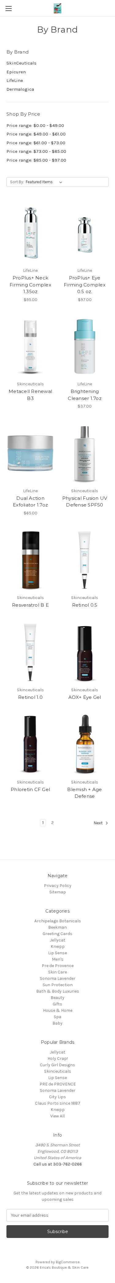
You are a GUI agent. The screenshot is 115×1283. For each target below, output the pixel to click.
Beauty (57, 997)
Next (99, 823)
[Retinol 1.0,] (30, 652)
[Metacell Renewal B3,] (30, 347)
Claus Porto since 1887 (57, 1103)
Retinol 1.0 (30, 697)
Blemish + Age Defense (84, 793)
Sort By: (17, 182)
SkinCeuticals (21, 63)
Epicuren (16, 72)
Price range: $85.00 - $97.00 (36, 160)
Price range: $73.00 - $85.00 (36, 151)
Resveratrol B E (30, 605)
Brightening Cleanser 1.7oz (85, 394)
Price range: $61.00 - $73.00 (35, 142)
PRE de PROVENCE (58, 1084)
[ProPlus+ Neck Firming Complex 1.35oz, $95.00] (30, 233)
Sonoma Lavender (57, 978)
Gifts (57, 1004)
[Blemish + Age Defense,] (85, 744)
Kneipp (58, 946)
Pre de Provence (58, 965)
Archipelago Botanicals (57, 921)
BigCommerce (68, 1262)
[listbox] (45, 182)
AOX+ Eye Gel (84, 697)
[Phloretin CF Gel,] (30, 744)
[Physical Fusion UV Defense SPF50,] (85, 453)
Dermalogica (20, 89)
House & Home (57, 1010)
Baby (57, 1023)
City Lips (57, 1096)
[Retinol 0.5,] (85, 560)
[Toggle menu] (8, 8)
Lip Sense (57, 952)
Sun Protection (58, 984)
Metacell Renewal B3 (30, 394)
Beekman (57, 927)
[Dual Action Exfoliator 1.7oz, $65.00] (30, 453)
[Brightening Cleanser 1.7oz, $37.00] (85, 347)
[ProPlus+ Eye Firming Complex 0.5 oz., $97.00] (85, 233)
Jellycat (57, 940)
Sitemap (57, 892)
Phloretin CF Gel (30, 789)
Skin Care (57, 972)
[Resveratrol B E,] (30, 560)
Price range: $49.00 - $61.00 (36, 134)
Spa (57, 1016)
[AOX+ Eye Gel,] (85, 652)
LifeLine (14, 80)
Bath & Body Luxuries (57, 991)
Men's (57, 959)
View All (57, 1116)
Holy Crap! (58, 1058)
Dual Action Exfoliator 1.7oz (30, 501)
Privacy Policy (57, 885)
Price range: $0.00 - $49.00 (35, 125)
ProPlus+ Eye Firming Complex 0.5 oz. (84, 284)
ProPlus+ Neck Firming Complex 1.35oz (30, 284)
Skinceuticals (57, 1071)
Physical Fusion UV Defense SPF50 (84, 501)
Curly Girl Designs (57, 1064)
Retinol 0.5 (85, 605)
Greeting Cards (57, 933)
